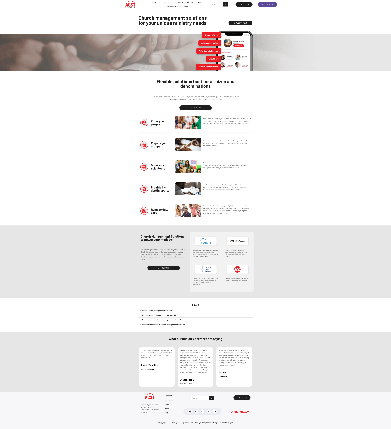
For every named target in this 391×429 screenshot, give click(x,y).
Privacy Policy (200, 423)
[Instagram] (196, 412)
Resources (179, 2)
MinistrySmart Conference (177, 7)
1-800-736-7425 (240, 412)
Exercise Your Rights (226, 423)
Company (189, 2)
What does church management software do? (159, 315)
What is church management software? (157, 310)
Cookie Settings (211, 423)
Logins (199, 2)
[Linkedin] (202, 412)
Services (167, 2)
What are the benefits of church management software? (163, 324)
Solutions (156, 2)
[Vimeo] (208, 412)
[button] (195, 310)
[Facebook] (190, 412)
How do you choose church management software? (161, 320)
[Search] (225, 4)
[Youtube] (215, 412)
